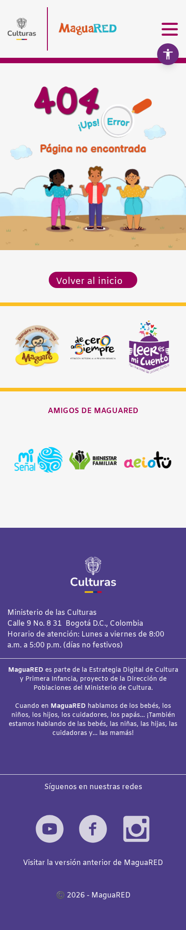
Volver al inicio (89, 281)
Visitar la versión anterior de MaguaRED (93, 863)
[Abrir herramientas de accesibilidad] (168, 54)
